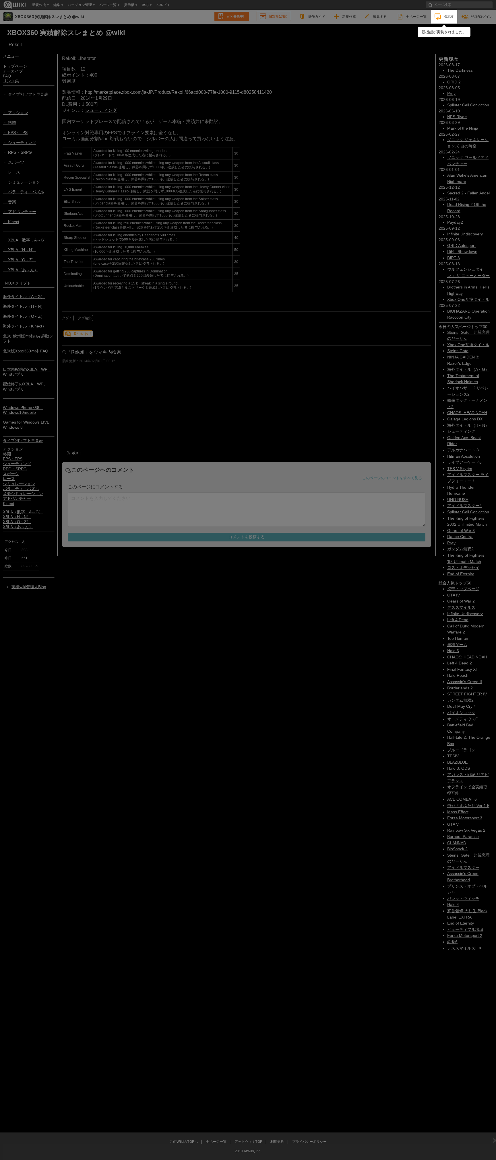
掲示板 (448, 16)
